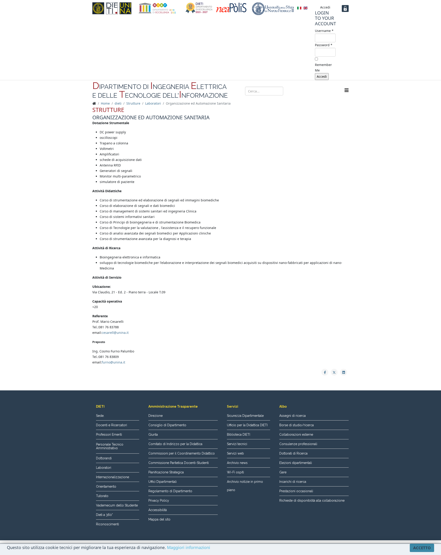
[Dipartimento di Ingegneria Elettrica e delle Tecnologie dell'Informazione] (111, 8)
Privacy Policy (158, 500)
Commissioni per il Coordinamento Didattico (181, 453)
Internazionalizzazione (112, 477)
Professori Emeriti (109, 434)
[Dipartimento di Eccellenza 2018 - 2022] (157, 8)
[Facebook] (299, 90)
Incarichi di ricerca (292, 481)
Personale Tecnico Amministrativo (109, 446)
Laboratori (153, 103)
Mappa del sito (159, 519)
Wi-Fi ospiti (235, 472)
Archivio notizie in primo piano (245, 486)
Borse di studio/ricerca (296, 425)
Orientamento (106, 486)
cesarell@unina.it (115, 332)
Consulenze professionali (298, 444)
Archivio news (237, 463)
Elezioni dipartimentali (295, 463)
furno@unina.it (113, 362)
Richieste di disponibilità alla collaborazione (312, 500)
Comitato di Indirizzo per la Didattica (175, 444)
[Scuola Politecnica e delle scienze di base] (232, 7)
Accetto (422, 547)
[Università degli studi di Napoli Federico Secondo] (273, 8)
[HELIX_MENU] (347, 90)
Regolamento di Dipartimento (170, 491)
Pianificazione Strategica (166, 472)
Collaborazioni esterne (296, 434)
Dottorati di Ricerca (293, 453)
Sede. (100, 416)
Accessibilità (157, 510)
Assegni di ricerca (292, 416)
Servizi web (235, 453)
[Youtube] (316, 90)
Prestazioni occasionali (296, 491)
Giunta (153, 434)
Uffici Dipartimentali (162, 481)
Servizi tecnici (237, 444)
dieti (118, 103)
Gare (282, 472)
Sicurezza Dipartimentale (245, 416)
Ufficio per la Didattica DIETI (247, 425)
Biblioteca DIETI (238, 434)
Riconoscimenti (107, 524)
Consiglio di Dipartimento (167, 425)
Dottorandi (104, 458)
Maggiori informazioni (188, 547)
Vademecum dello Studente (117, 505)
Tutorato (102, 496)
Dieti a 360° (104, 515)
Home (105, 103)
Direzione (155, 416)
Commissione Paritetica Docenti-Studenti (178, 463)
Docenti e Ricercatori (111, 425)
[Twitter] (308, 90)
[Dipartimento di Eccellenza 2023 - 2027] (199, 8)
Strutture (133, 103)
